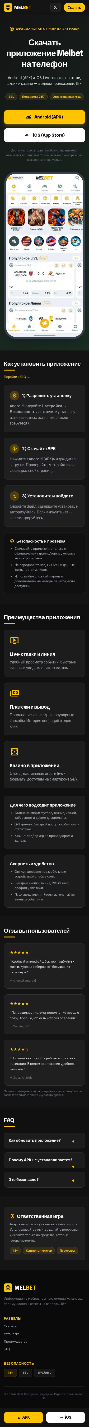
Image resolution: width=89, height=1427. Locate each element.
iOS (65, 1417)
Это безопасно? (24, 1179)
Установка (11, 1334)
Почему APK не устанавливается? (40, 1160)
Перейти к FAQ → (17, 377)
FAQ (7, 1349)
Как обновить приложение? (35, 1140)
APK (23, 1417)
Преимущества (15, 1341)
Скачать (74, 7)
